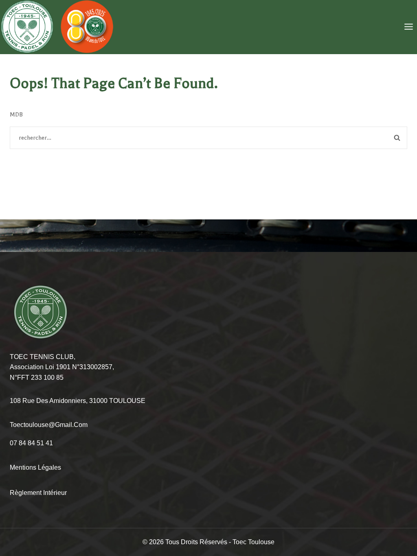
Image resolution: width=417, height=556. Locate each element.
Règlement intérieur (38, 492)
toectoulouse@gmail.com (49, 424)
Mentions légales (35, 467)
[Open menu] (408, 27)
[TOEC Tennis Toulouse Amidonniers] (57, 27)
